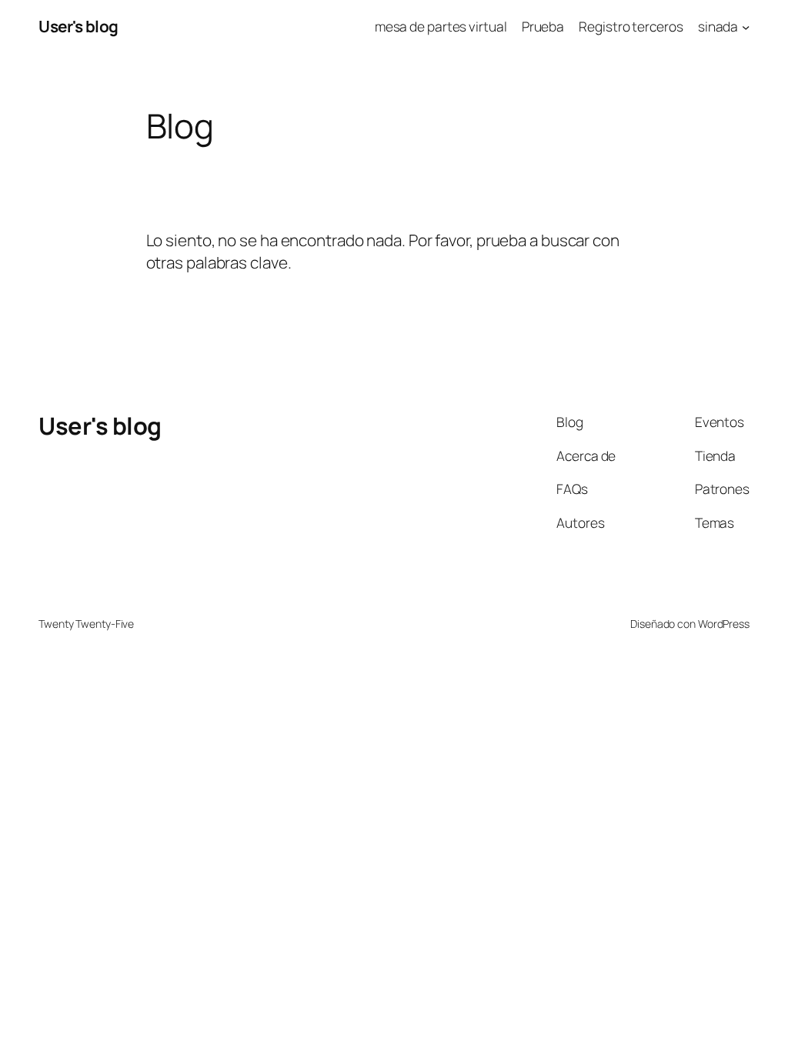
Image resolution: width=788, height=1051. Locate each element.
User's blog (78, 26)
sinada (718, 26)
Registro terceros (631, 26)
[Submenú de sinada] (746, 26)
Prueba (543, 26)
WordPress (724, 623)
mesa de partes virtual (441, 26)
